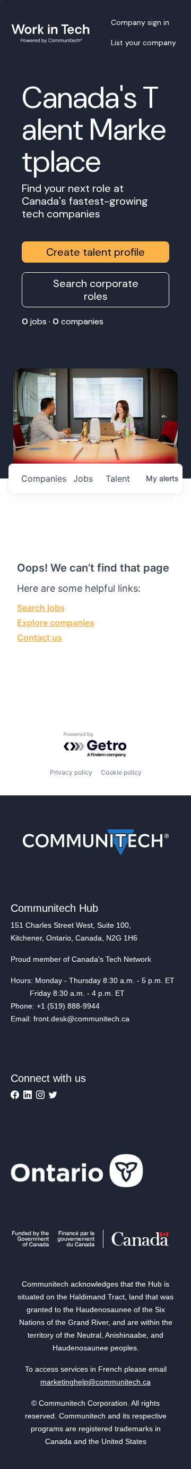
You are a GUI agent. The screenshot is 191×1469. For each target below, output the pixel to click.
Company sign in (140, 22)
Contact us (39, 637)
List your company (143, 42)
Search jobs (41, 607)
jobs (83, 478)
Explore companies (55, 622)
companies (43, 478)
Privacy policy (71, 772)
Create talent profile (95, 252)
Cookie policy (121, 772)
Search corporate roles (95, 289)
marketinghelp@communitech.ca (95, 1382)
